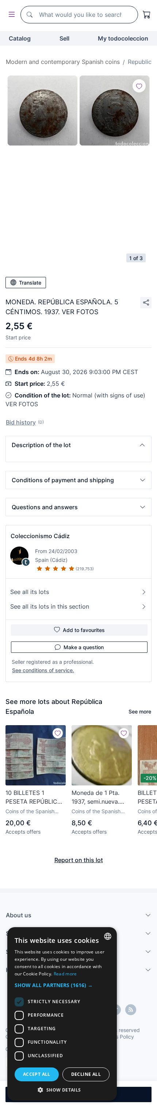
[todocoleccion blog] (130, 1009)
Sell (64, 38)
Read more (65, 974)
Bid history (21, 422)
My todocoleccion (123, 38)
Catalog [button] (20, 38)
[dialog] (62, 1014)
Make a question (84, 647)
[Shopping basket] (146, 14)
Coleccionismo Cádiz (40, 536)
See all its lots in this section (49, 606)
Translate (30, 282)
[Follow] (139, 85)
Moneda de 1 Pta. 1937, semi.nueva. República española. (99, 797)
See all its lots (29, 591)
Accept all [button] (36, 1074)
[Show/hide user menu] (10, 15)
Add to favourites (84, 630)
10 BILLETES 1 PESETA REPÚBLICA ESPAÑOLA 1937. (33, 797)
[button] (78, 445)
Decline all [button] (86, 1074)
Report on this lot (78, 860)
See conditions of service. (43, 670)
